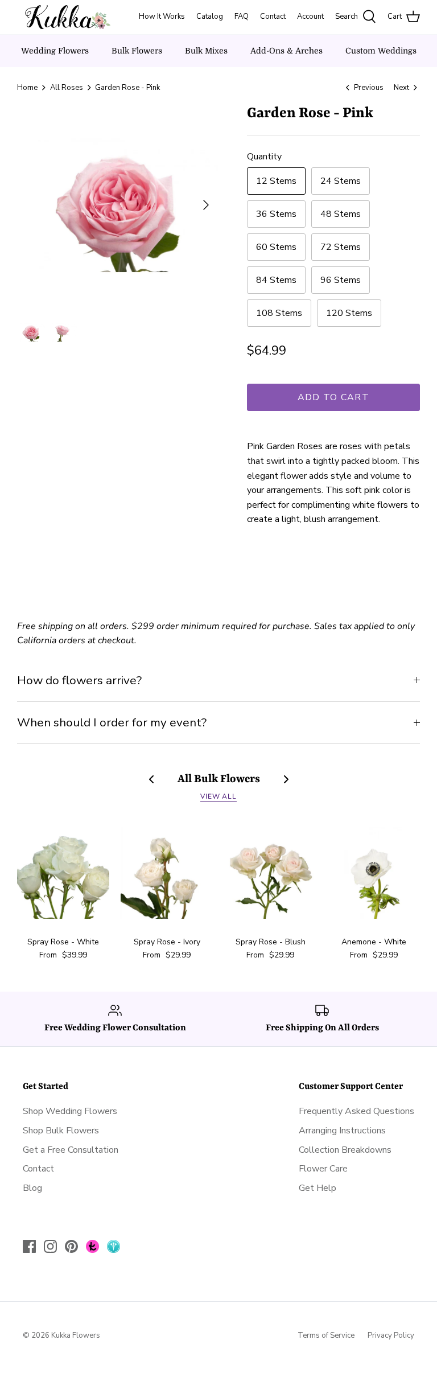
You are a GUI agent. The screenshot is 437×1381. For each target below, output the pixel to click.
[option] (117, 205)
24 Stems (340, 181)
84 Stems (276, 280)
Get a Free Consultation (70, 1150)
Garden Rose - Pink (127, 88)
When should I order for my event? (112, 722)
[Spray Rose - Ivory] (167, 873)
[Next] (205, 204)
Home (27, 88)
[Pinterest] (71, 1246)
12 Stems (276, 181)
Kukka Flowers (75, 1335)
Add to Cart (333, 397)
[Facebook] (29, 1246)
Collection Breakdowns (345, 1150)
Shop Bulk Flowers (61, 1130)
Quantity (264, 156)
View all (218, 796)
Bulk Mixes (206, 50)
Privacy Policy (391, 1335)
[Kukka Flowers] (64, 17)
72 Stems (340, 247)
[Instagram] (50, 1246)
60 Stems (276, 247)
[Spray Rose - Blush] (270, 873)
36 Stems (276, 214)
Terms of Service (326, 1335)
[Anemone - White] (374, 873)
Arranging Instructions (342, 1130)
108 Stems (279, 313)
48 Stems (340, 214)
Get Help (317, 1188)
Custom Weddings (381, 50)
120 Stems (349, 313)
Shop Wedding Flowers (70, 1111)
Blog (32, 1188)
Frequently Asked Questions (356, 1111)
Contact (38, 1168)
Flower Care (323, 1168)
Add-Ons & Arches (286, 50)
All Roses (66, 88)
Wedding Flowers (55, 50)
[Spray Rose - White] (63, 873)
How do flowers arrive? (79, 680)
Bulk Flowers (137, 50)
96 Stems (340, 280)
